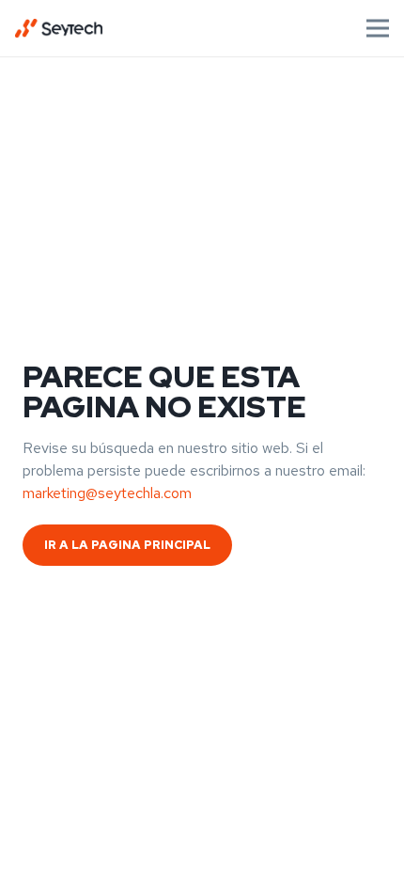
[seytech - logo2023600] (58, 28)
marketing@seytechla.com (107, 493)
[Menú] (377, 28)
